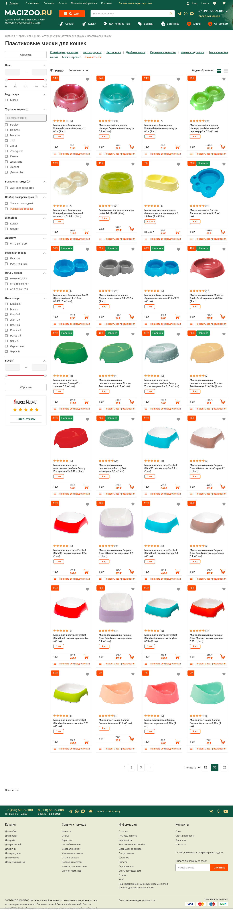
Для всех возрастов (22, 188)
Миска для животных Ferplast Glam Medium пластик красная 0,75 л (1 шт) (206, 638)
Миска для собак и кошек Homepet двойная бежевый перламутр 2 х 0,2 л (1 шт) (68, 213)
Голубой (15, 314)
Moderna (15, 135)
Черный (15, 351)
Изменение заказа (72, 853)
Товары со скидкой (21, 203)
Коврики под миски (192, 52)
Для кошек (11, 835)
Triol (12, 140)
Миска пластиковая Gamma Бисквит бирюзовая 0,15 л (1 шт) (205, 723)
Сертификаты (126, 866)
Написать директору (107, 811)
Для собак (11, 831)
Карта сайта (125, 840)
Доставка (49, 3)
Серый (14, 341)
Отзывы (123, 831)
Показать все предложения (74, 153)
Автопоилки (113, 52)
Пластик (15, 258)
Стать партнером (184, 835)
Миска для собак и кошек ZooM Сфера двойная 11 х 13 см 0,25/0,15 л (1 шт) (70, 298)
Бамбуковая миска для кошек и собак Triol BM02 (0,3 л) (116, 212)
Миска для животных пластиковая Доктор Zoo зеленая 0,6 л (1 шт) (66, 383)
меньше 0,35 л (18, 278)
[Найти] (171, 13)
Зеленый (15, 325)
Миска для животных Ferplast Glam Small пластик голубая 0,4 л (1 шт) (161, 553)
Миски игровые (71, 57)
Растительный (18, 263)
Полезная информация (84, 3)
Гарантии (67, 840)
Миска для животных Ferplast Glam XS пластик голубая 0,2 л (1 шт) (160, 468)
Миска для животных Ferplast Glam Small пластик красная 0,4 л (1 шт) (70, 638)
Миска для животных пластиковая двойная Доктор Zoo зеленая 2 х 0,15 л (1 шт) (115, 383)
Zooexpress (16, 151)
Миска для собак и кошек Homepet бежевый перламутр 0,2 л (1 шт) (160, 128)
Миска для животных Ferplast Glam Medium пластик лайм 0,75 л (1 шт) (70, 723)
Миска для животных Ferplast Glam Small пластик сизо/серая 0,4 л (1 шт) (207, 553)
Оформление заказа (130, 848)
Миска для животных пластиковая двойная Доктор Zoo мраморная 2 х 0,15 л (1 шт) (161, 383)
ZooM (13, 146)
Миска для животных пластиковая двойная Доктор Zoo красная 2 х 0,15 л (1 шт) (69, 468)
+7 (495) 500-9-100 (211, 11)
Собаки (69, 23)
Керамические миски (163, 52)
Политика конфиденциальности (137, 900)
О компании (32, 3)
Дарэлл (14, 167)
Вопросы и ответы (72, 862)
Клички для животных (74, 866)
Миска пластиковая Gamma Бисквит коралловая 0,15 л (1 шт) (160, 723)
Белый (14, 309)
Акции (197, 23)
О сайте (123, 875)
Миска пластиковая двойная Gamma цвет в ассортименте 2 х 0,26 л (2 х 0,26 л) (161, 213)
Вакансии (180, 840)
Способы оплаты (71, 844)
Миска (14, 100)
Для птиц (10, 848)
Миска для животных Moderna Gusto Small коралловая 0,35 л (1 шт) (206, 298)
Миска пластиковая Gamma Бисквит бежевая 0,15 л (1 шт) (115, 721)
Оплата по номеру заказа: (191, 861)
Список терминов (71, 870)
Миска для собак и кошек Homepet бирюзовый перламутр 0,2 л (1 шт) (116, 128)
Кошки (92, 23)
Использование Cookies (132, 844)
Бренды (148, 23)
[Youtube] (226, 811)
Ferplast (14, 124)
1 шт (58, 136)
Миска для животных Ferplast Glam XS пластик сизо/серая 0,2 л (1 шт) (207, 468)
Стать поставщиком (130, 870)
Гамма (14, 156)
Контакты (106, 3)
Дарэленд (16, 161)
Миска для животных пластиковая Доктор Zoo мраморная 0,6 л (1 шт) (112, 468)
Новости (66, 831)
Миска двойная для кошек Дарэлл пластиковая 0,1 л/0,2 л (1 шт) (116, 298)
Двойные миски (135, 52)
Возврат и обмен (71, 848)
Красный (15, 330)
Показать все (93, 57)
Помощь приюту (128, 835)
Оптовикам (221, 23)
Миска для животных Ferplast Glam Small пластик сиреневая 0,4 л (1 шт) (115, 638)
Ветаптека (173, 23)
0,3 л (104, 218)
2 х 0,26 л (150, 221)
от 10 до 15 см (18, 243)
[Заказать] (86, 146)
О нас (178, 831)
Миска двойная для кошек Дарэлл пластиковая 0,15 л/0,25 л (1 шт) (161, 298)
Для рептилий (13, 844)
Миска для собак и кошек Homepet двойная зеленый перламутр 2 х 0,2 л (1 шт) (204, 128)
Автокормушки (92, 52)
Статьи (66, 835)
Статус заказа (126, 853)
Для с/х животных (15, 862)
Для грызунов (13, 853)
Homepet (15, 130)
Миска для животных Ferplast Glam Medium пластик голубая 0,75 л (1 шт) (160, 638)
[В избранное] (87, 79)
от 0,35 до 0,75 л (19, 283)
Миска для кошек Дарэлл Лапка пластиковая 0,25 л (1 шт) (205, 213)
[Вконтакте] (211, 811)
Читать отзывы (26, 419)
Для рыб (10, 840)
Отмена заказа (70, 857)
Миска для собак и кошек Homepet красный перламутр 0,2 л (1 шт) (69, 128)
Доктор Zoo (17, 172)
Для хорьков (12, 857)
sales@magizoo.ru (14, 908)
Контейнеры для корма (64, 52)
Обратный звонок (209, 16)
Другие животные (119, 23)
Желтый (15, 319)
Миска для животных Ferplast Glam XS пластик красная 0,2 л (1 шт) (69, 553)
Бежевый (15, 304)
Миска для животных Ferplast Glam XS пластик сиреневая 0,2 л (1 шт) (116, 553)
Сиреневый (17, 346)
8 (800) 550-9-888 (51, 810)
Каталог (74, 13)
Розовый (15, 335)
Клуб (121, 879)
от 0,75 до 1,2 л (19, 289)
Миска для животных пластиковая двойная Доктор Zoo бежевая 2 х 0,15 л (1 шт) (206, 383)
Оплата (62, 3)
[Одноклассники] (218, 811)
